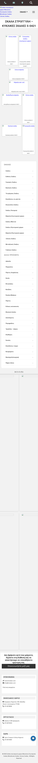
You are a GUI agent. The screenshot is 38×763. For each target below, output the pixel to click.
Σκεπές (8, 340)
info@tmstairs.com (10, 683)
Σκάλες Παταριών (11, 210)
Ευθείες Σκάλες (11, 176)
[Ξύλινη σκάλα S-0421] (12, 48)
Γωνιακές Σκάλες (11, 182)
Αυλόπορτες (10, 318)
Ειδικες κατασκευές (12, 306)
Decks (8, 278)
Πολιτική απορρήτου (9, 687)
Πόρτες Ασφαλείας (12, 272)
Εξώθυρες (9, 334)
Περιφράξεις (10, 323)
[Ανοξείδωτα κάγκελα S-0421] (11, 98)
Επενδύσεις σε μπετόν (13, 199)
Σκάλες (8, 171)
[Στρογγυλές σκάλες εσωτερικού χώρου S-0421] (25, 48)
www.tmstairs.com (10, 681)
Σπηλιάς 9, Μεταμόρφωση (11, 721)
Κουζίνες (8, 289)
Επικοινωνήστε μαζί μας (19, 666)
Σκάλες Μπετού (11, 222)
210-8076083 (8, 740)
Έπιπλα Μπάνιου (11, 295)
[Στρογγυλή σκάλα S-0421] (28, 137)
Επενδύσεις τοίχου (12, 346)
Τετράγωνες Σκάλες (12, 193)
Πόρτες (8, 301)
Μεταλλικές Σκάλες (12, 244)
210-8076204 (8, 723)
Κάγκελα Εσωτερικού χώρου (15, 216)
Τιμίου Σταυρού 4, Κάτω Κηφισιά (13, 737)
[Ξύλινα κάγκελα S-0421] (18, 73)
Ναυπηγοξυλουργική (12, 357)
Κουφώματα (9, 351)
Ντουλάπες (9, 284)
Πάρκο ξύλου (10, 363)
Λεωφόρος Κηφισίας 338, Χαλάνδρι (14, 702)
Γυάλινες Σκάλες (11, 250)
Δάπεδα (8, 261)
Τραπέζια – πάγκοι (12, 329)
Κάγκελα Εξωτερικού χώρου (15, 233)
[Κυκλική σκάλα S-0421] (11, 129)
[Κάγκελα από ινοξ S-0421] (18, 85)
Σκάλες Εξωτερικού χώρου (14, 227)
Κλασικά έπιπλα (11, 312)
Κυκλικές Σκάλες (11, 188)
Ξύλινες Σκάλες (11, 238)
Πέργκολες (9, 267)
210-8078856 (8, 706)
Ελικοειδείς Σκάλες (12, 205)
